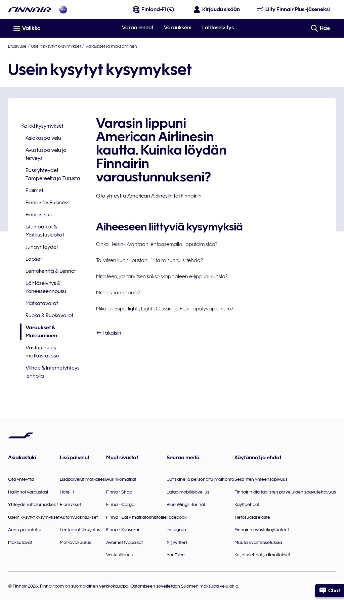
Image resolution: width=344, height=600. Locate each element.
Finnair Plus (39, 215)
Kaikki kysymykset (42, 126)
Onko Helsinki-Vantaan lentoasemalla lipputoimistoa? (156, 244)
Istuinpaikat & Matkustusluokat (45, 231)
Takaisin (111, 333)
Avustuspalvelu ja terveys (46, 154)
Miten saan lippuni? (118, 293)
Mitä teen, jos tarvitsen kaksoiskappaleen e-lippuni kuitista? (161, 276)
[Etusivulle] (29, 9)
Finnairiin (191, 196)
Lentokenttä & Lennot (51, 271)
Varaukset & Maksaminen (38, 332)
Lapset (34, 259)
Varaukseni (177, 28)
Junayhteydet (42, 247)
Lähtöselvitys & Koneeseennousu (46, 287)
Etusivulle (17, 46)
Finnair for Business (48, 203)
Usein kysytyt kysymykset (56, 46)
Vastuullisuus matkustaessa (42, 352)
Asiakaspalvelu (43, 138)
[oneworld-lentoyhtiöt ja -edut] (63, 9)
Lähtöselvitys (218, 28)
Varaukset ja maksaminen (111, 46)
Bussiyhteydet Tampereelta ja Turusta (53, 174)
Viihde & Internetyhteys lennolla (53, 372)
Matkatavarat (42, 303)
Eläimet (34, 190)
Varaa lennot (137, 28)
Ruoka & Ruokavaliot (49, 315)
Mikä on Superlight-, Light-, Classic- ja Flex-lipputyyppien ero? (164, 309)
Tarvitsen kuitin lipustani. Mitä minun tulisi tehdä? (149, 260)
